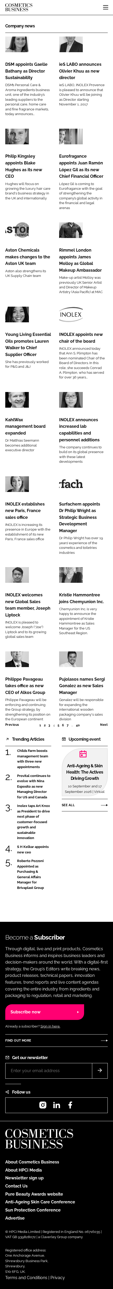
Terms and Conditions (26, 1277)
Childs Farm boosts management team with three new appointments (32, 759)
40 (78, 725)
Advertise (15, 1218)
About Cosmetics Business (32, 1162)
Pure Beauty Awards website (34, 1194)
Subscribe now (25, 1011)
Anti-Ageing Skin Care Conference (40, 1201)
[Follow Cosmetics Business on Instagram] (43, 1106)
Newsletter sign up (24, 1177)
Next (104, 725)
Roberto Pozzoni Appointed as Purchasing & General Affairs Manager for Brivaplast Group (30, 874)
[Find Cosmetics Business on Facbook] (70, 1106)
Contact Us (16, 1186)
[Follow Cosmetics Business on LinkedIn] (56, 1106)
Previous (12, 725)
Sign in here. (50, 1026)
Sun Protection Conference (33, 1210)
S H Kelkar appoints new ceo (33, 849)
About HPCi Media (23, 1170)
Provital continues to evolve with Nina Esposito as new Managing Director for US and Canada (33, 786)
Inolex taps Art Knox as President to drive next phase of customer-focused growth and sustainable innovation (33, 822)
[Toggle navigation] (106, 7)
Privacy (57, 1277)
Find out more (18, 1040)
